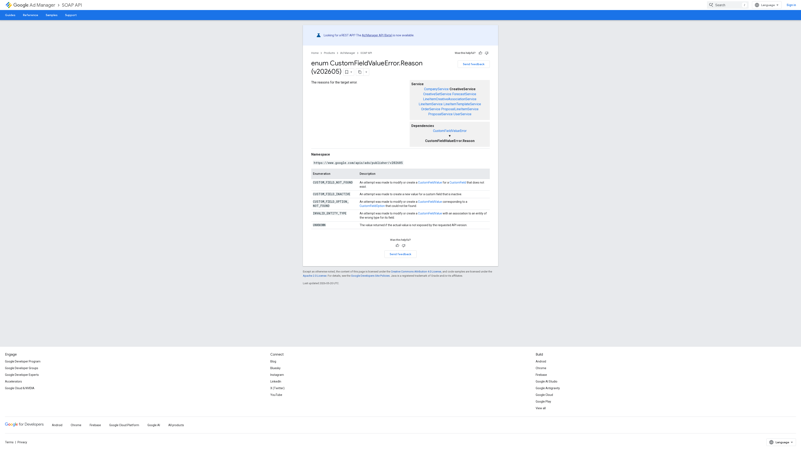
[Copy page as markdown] (360, 72)
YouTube (276, 395)
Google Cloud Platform (124, 425)
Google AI (153, 425)
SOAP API (72, 5)
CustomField (458, 182)
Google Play (543, 401)
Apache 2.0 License (314, 275)
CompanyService (436, 89)
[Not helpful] (487, 53)
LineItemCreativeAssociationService (449, 99)
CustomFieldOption (372, 206)
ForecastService (464, 94)
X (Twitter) (277, 388)
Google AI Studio (546, 381)
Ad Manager (42, 5)
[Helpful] (480, 53)
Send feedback (474, 64)
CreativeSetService (437, 94)
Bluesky (275, 368)
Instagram (277, 374)
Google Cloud (544, 395)
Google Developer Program (22, 361)
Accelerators (13, 381)
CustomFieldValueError (450, 131)
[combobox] (728, 5)
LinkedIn (275, 381)
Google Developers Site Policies (370, 275)
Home (315, 52)
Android (541, 361)
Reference (30, 15)
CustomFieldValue (430, 182)
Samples (52, 15)
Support (71, 15)
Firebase (541, 374)
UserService (462, 114)
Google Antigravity (548, 388)
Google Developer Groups (21, 368)
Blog (273, 361)
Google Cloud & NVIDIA (19, 388)
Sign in (791, 5)
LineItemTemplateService (462, 104)
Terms (9, 442)
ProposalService (440, 114)
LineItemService (431, 104)
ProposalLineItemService (460, 109)
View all (541, 408)
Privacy (22, 442)
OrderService (430, 109)
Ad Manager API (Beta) (377, 35)
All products (176, 425)
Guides (10, 15)
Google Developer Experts (22, 374)
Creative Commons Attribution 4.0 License (416, 271)
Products (329, 52)
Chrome (541, 368)
